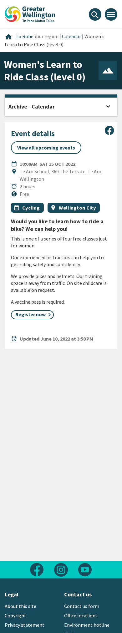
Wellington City (77, 208)
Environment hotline (86, 625)
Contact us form (81, 606)
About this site (20, 606)
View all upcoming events (46, 147)
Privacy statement (24, 625)
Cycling (31, 208)
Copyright (15, 615)
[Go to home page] (30, 13)
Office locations (81, 615)
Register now (30, 314)
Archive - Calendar (31, 106)
